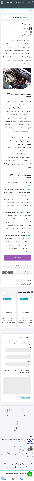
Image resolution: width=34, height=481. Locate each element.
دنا (29, 212)
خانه (31, 17)
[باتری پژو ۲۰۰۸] (25, 303)
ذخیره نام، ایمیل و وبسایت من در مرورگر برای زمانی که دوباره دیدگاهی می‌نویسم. (17, 372)
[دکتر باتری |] (29, 11)
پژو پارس (27, 189)
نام (30, 347)
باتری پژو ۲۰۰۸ (25, 312)
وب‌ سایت (28, 361)
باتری (29, 40)
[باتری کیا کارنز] (8, 303)
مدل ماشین (25, 17)
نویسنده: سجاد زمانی (22, 28)
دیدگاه (29, 376)
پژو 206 (27, 235)
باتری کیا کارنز (9, 312)
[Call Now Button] (29, 473)
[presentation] (3, 292)
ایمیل (29, 354)
